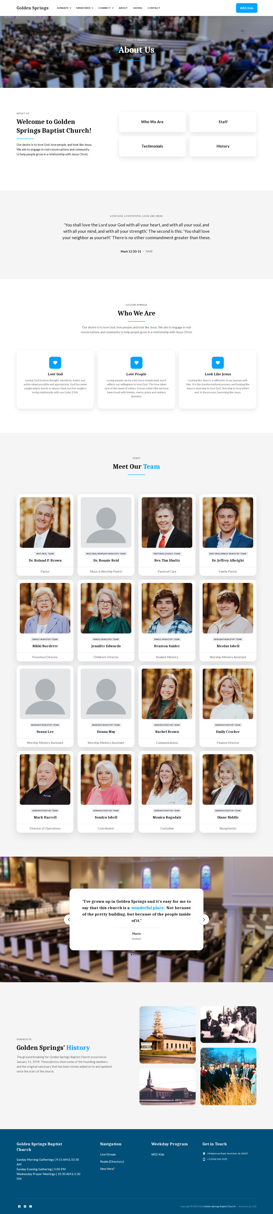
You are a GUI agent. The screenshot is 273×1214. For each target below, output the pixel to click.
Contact (154, 7)
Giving (137, 7)
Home (129, 39)
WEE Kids (246, 8)
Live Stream (108, 1154)
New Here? (107, 1168)
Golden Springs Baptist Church (219, 1206)
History (223, 146)
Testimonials (152, 146)
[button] (64, 8)
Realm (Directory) (112, 1161)
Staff (223, 121)
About (123, 7)
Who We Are (152, 121)
